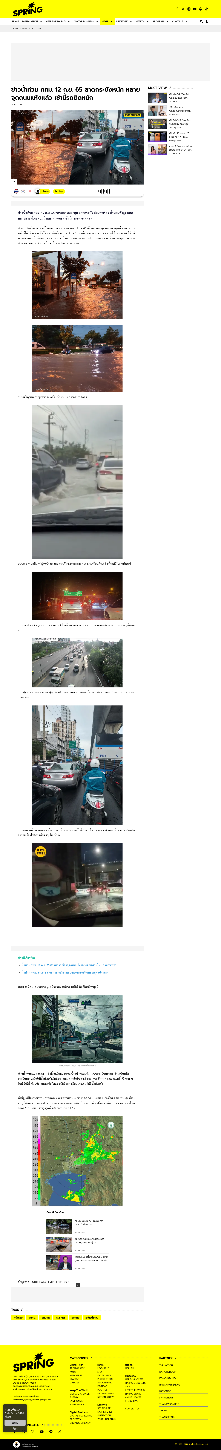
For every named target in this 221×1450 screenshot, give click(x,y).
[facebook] (19, 182)
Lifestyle (102, 1404)
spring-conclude (135, 1383)
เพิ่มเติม (8, 1416)
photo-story (105, 1379)
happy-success (134, 1379)
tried (128, 1386)
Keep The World (79, 1390)
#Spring (60, 1318)
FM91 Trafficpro (58, 1282)
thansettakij (167, 1417)
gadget (74, 1382)
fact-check (104, 1375)
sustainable (77, 1404)
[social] (177, 9)
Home (15, 28)
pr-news (102, 1386)
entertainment (106, 1393)
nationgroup (167, 1372)
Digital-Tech (76, 1364)
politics (102, 1390)
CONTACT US (132, 1408)
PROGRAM (131, 1376)
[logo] (28, 9)
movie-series (104, 1411)
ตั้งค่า (15, 1429)
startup (74, 1379)
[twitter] (25, 181)
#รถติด (75, 1318)
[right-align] (201, 21)
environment (78, 1401)
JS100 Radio (39, 1282)
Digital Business (78, 1412)
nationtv (165, 1391)
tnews (163, 1410)
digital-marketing (81, 1415)
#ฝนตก (45, 1318)
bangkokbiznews (169, 1384)
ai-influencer (133, 1397)
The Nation (166, 1365)
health (129, 1368)
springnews (166, 1397)
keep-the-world (135, 1390)
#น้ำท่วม (18, 1318)
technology (77, 1368)
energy (74, 1397)
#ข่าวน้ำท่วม (91, 1318)
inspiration (104, 1415)
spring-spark (133, 1393)
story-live (131, 1401)
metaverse (76, 1375)
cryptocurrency (80, 1423)
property (75, 1419)
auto (73, 1372)
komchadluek (167, 1378)
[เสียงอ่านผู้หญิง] (42, 191)
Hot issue (36, 28)
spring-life (103, 1408)
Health (128, 1364)
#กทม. (32, 1318)
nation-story (105, 1397)
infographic (104, 1382)
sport (100, 1372)
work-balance (106, 1419)
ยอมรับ (15, 1423)
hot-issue (103, 1368)
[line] (30, 182)
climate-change (79, 1393)
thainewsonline (169, 1404)
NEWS (25, 28)
